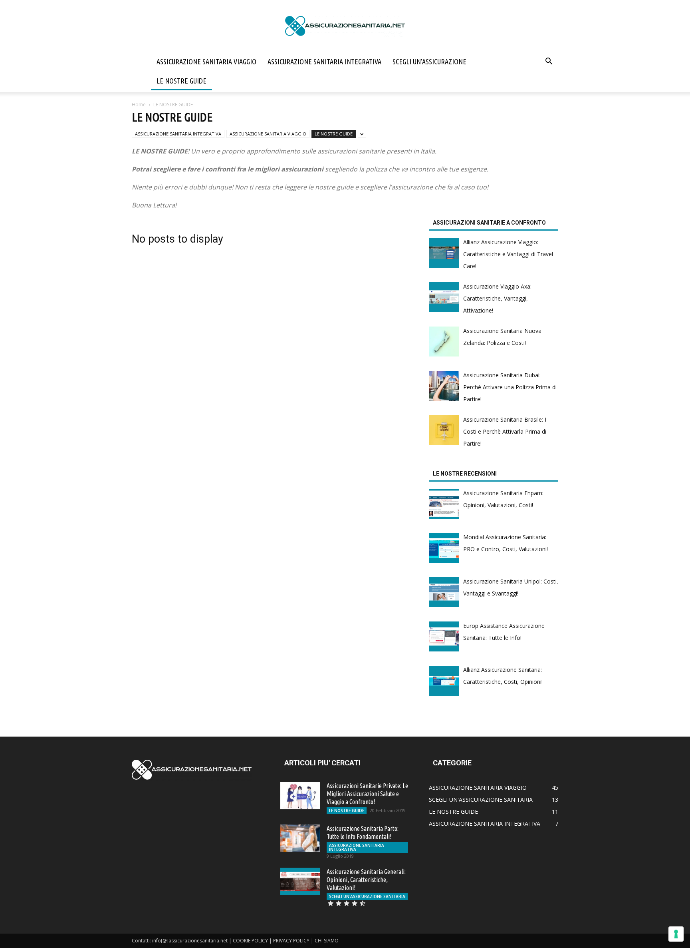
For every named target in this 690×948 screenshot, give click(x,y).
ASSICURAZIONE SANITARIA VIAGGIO (206, 62)
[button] (548, 62)
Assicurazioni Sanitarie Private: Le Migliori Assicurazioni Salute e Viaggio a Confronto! (367, 793)
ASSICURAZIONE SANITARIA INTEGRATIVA (324, 62)
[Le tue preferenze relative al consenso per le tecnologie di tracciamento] (676, 934)
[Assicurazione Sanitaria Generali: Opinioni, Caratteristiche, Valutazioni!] (300, 881)
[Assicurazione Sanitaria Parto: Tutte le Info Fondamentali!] (300, 838)
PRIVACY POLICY (291, 940)
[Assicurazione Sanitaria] (345, 26)
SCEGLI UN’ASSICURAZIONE (429, 62)
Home (139, 104)
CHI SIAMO (327, 940)
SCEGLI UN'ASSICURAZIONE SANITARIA (367, 896)
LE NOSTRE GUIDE (181, 81)
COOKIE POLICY (250, 940)
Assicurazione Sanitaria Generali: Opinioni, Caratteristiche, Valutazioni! (366, 879)
